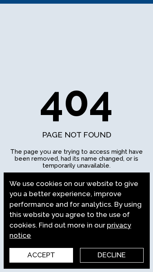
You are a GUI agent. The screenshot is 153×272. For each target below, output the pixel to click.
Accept (41, 255)
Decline (112, 255)
